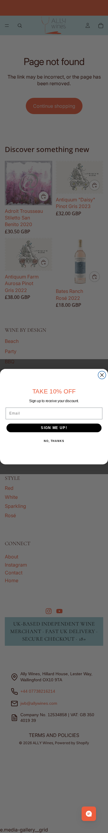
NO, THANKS (54, 440)
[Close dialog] (102, 375)
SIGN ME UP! (54, 427)
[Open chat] (89, 814)
